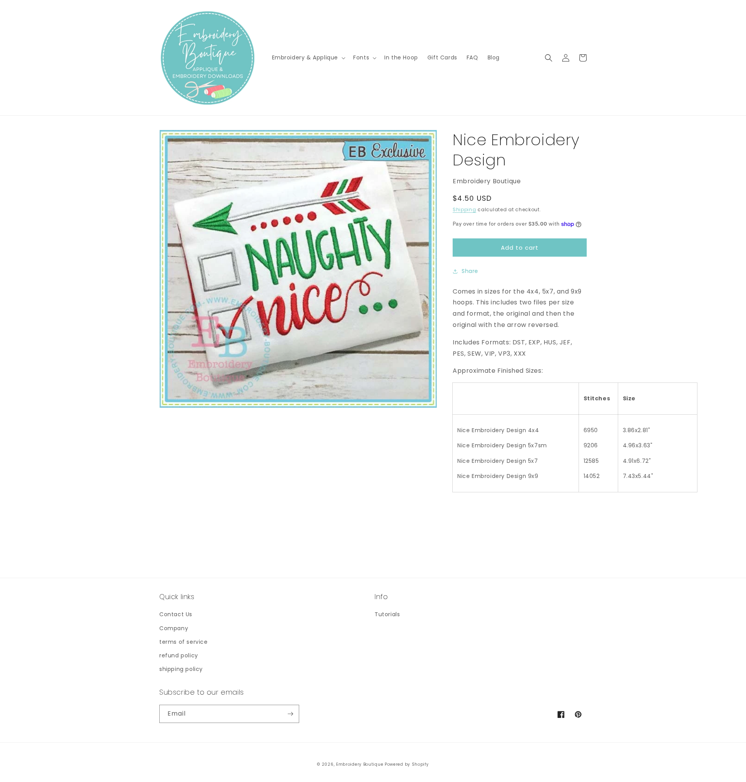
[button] (308, 57)
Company (173, 628)
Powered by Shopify (407, 764)
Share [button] (470, 271)
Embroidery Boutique (359, 764)
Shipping (464, 209)
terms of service (183, 642)
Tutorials (387, 614)
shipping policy (181, 669)
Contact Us (175, 614)
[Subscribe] (290, 714)
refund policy (178, 655)
